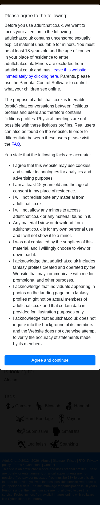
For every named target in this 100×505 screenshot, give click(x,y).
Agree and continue (50, 360)
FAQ (15, 144)
